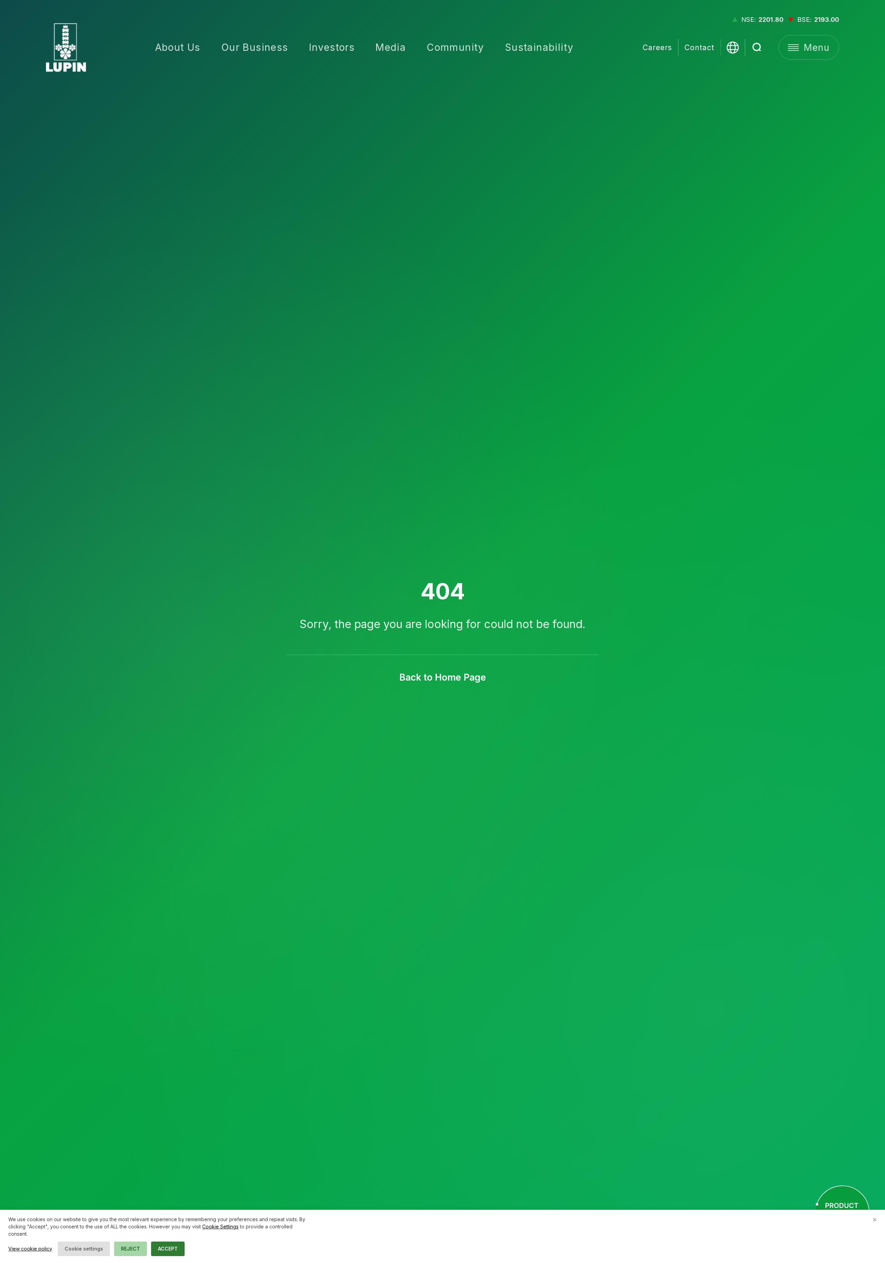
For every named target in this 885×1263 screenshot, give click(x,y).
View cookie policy (30, 1249)
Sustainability (539, 47)
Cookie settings (84, 1249)
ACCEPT (168, 1249)
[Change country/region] (733, 48)
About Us (178, 47)
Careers (657, 47)
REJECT (130, 1249)
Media (390, 47)
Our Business (254, 47)
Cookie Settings (220, 1226)
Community (455, 47)
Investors (332, 47)
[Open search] (757, 48)
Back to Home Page (442, 677)
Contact (699, 47)
